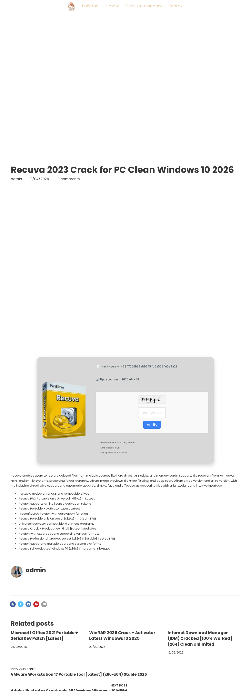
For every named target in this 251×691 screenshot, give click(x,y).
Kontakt (176, 6)
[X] (21, 604)
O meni (112, 6)
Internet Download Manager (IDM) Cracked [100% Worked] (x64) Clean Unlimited (200, 638)
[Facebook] (13, 604)
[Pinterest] (36, 604)
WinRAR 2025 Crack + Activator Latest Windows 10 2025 (122, 635)
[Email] (44, 604)
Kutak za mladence (144, 6)
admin (35, 570)
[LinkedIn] (28, 604)
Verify (152, 424)
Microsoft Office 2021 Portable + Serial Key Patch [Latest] (44, 635)
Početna (90, 6)
